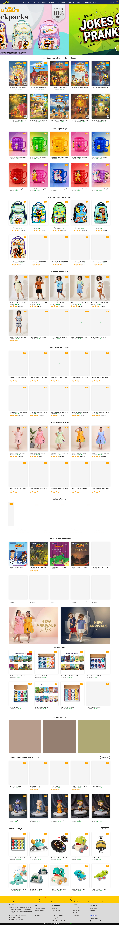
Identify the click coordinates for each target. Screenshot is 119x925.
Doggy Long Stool (34, 527)
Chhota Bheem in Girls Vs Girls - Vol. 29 (102, 601)
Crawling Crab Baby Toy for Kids (38, 857)
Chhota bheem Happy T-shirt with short (81, 302)
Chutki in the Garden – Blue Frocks (100, 453)
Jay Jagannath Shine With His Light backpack (83, 261)
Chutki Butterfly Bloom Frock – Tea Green (61, 453)
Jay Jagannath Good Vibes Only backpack (103, 227)
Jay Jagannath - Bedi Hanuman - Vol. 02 (40, 87)
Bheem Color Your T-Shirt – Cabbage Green (83, 377)
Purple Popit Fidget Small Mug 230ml (101, 189)
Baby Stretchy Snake (86, 527)
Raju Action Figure (34, 820)
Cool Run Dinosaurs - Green (99, 889)
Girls (29, 2)
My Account (76, 908)
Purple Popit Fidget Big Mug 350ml (18, 157)
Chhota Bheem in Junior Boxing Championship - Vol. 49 (85, 601)
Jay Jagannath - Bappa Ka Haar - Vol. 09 (82, 120)
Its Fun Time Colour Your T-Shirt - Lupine (40, 412)
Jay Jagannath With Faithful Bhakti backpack (21, 261)
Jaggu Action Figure (15, 820)
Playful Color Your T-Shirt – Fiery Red (19, 412)
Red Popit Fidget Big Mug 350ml (17, 189)
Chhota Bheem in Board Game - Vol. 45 (61, 601)
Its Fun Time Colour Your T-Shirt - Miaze (102, 412)
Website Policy (94, 908)
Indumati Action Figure (56, 786)
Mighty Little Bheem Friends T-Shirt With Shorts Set (83, 337)
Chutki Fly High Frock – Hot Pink (79, 488)
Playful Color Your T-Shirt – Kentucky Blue (61, 377)
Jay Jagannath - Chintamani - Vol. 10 (101, 120)
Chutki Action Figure (97, 786)
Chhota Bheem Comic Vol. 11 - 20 (69, 675)
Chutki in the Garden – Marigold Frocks (81, 453)
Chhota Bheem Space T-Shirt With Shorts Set (21, 302)
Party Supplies (61, 2)
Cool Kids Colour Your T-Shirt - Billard (60, 412)
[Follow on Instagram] (95, 921)
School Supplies (42, 2)
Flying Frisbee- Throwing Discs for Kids (60, 857)
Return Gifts (71, 2)
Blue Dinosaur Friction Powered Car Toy (61, 889)
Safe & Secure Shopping (58, 920)
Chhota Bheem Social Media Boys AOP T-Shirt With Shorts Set (65, 337)
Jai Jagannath (87, 2)
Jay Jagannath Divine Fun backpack (39, 227)
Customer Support (40, 908)
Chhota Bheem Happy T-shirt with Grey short (41, 337)
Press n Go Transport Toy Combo (95, 675)
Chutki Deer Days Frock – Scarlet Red (39, 488)
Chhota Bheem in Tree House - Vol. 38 (39, 601)
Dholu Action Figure (76, 820)
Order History (76, 910)
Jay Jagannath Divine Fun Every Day (39, 261)
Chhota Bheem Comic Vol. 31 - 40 (95, 707)
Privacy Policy (55, 918)
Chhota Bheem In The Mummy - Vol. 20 (81, 567)
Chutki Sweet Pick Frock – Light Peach (19, 453)
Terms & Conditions (57, 915)
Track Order (76, 915)
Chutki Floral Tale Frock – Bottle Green (19, 488)
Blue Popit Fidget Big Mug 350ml (100, 157)
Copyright (92, 910)
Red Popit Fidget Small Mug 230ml (80, 189)
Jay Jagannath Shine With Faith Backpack (20, 227)
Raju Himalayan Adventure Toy (79, 786)
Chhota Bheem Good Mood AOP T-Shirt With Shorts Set (23, 337)
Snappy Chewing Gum (60, 527)
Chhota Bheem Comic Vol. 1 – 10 (17, 675)
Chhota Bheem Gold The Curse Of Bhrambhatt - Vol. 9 (44, 567)
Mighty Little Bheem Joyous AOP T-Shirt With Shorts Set (43, 302)
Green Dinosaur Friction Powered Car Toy (82, 857)
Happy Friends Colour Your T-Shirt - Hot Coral (83, 412)
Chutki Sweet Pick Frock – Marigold (101, 488)
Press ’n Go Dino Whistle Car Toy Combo (20, 857)
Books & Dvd (52, 2)
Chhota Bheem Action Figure (58, 820)
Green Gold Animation (70, 923)
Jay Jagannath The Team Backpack (81, 227)
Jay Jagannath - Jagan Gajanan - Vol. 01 (20, 87)
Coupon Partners (56, 913)
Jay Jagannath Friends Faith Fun (59, 261)
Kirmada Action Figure (15, 786)
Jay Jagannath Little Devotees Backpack (102, 261)
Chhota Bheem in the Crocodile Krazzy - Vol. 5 (103, 567)
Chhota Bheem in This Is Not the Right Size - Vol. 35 (22, 601)
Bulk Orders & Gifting (40, 913)
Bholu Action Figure (97, 820)
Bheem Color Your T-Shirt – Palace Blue (102, 377)
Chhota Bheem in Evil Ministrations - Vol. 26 (20, 567)
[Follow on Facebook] (90, 921)
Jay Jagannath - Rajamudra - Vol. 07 (39, 120)
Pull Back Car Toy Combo (67, 707)
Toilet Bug (109, 527)
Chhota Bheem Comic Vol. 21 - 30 (43, 707)
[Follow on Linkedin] (98, 921)
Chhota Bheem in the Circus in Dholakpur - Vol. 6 (63, 567)
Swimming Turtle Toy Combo (42, 675)
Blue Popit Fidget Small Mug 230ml (59, 189)
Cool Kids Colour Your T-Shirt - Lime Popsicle (41, 377)
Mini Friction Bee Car (97, 857)
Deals (94, 2)
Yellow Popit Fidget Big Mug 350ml (59, 157)
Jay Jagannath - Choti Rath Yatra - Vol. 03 (61, 87)
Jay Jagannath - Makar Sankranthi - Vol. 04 (83, 87)
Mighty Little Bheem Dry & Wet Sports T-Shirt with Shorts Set (65, 302)
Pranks (78, 2)
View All (104, 757)
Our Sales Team (56, 910)
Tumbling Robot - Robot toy (37, 889)
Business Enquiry (39, 910)
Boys (24, 2)
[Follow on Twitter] (93, 921)
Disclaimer (93, 913)
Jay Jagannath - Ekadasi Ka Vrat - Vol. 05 (102, 87)
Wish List (75, 912)
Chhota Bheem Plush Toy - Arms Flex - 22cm (13, 918)
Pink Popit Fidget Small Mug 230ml (38, 189)
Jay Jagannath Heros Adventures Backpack (62, 227)
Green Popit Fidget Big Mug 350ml (38, 157)
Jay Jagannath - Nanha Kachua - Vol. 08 (61, 120)
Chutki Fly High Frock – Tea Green (59, 488)
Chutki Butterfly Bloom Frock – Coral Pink (40, 453)
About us (54, 908)
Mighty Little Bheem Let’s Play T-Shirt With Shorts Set (104, 302)
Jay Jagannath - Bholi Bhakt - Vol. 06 (19, 120)
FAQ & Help (37, 915)
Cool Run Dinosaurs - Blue (78, 889)
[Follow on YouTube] (101, 921)
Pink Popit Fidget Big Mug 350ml (79, 157)
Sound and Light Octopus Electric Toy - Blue (21, 889)
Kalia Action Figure (35, 786)
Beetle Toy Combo (14, 707)
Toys (34, 2)
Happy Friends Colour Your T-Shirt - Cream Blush (22, 377)
